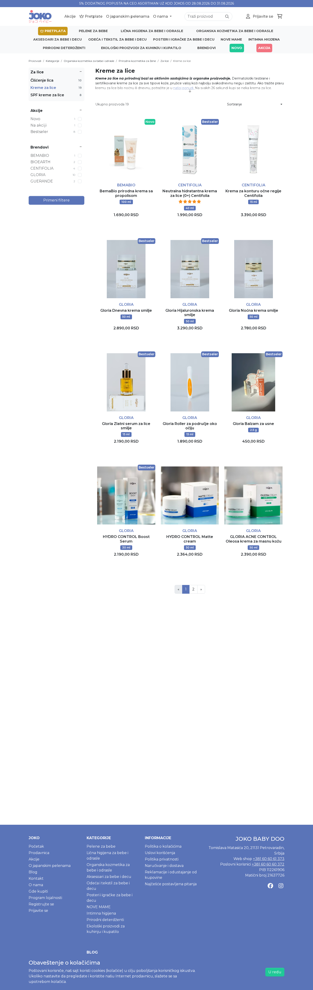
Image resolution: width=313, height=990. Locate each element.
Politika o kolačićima (163, 846)
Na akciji (52, 125)
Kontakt (36, 878)
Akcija (264, 48)
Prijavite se (38, 910)
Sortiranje (234, 104)
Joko (34, 838)
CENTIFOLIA (52, 168)
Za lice (164, 61)
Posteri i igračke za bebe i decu (183, 39)
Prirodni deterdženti (64, 48)
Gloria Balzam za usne (253, 424)
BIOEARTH (52, 162)
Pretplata (55, 31)
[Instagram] (280, 886)
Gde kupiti (38, 891)
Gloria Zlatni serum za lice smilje (126, 426)
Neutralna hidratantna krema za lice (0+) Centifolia (189, 193)
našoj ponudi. (184, 88)
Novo (236, 48)
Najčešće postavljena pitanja (171, 884)
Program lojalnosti (45, 898)
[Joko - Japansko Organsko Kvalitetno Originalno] (40, 16)
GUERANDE (52, 181)
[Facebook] (270, 886)
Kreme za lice (182, 61)
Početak (36, 846)
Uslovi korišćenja (160, 853)
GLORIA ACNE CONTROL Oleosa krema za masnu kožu (253, 539)
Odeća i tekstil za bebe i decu (117, 39)
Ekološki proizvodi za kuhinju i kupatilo (141, 48)
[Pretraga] (227, 16)
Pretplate (93, 16)
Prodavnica (39, 853)
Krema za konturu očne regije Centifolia (253, 193)
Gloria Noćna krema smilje (253, 310)
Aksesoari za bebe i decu (57, 39)
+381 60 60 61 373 (268, 859)
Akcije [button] (36, 110)
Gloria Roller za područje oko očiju (190, 426)
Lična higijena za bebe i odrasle (152, 31)
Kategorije (52, 61)
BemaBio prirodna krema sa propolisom (126, 193)
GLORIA (52, 175)
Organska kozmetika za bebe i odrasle (234, 31)
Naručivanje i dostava (164, 865)
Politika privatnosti (161, 859)
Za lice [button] (37, 72)
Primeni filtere (56, 200)
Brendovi (206, 48)
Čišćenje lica (56, 80)
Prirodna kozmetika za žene (137, 61)
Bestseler (52, 132)
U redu (274, 972)
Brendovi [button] (39, 147)
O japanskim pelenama (127, 16)
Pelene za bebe (93, 31)
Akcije (70, 16)
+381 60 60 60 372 (268, 864)
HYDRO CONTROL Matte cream (189, 539)
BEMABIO (52, 155)
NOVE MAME (231, 39)
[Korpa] (279, 16)
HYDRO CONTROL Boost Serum (126, 539)
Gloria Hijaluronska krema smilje (189, 312)
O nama (161, 16)
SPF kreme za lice (56, 95)
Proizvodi (35, 61)
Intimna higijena (264, 39)
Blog (33, 872)
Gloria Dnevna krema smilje (126, 310)
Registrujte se (41, 904)
